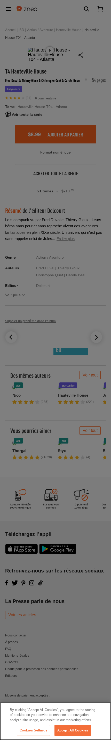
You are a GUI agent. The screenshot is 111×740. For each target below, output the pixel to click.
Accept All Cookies (72, 730)
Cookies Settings (33, 730)
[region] (55, 721)
